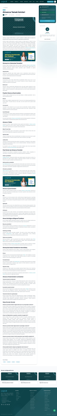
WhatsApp (17, 361)
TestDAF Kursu (46, 404)
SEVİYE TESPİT (42, 1)
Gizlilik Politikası (48, 414)
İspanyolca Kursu (32, 399)
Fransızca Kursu (32, 396)
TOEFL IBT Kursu (46, 405)
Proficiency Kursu (46, 401)
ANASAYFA (11, 1)
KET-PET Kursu (46, 399)
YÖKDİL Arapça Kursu (47, 393)
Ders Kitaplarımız (18, 396)
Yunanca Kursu (32, 408)
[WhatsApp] (54, 410)
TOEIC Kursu (46, 407)
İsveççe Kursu (32, 401)
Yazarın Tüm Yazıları (47, 39)
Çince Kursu (32, 395)
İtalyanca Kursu (32, 402)
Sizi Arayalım (47, 20)
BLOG (34, 1)
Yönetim (16, 395)
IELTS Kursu (46, 396)
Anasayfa (17, 392)
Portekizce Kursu (32, 407)
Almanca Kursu (32, 392)
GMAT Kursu (46, 395)
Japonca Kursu (32, 404)
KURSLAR (21, 1)
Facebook (8, 361)
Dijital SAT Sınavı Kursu (47, 392)
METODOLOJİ (26, 1)
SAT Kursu (45, 402)
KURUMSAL (17, 1)
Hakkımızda (17, 393)
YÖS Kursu (45, 410)
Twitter (4, 361)
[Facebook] (2, 404)
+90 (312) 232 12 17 (4, 397)
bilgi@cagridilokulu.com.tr (5, 400)
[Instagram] (5, 404)
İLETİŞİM (37, 1)
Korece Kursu (32, 405)
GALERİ (30, 1)
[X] (3, 404)
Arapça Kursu (32, 393)
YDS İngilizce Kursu (47, 408)
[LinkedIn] (9, 404)
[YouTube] (7, 404)
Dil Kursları (17, 398)
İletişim (16, 399)
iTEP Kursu (45, 398)
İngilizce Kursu (32, 398)
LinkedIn (13, 361)
